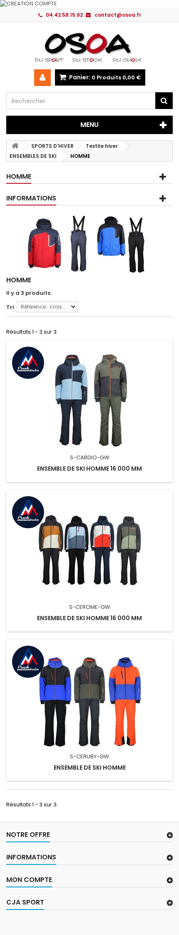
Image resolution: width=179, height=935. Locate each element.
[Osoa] (89, 47)
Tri (10, 307)
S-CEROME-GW (89, 607)
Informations (31, 198)
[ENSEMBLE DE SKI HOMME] (89, 695)
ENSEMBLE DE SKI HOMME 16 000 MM (89, 468)
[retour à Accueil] (15, 146)
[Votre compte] (42, 77)
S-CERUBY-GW (89, 756)
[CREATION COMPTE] (89, 4)
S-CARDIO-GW (89, 457)
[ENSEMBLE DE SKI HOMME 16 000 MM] (89, 396)
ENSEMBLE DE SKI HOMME (90, 767)
